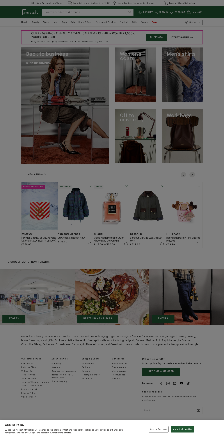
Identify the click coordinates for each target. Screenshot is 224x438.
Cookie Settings (158, 429)
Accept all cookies (182, 429)
